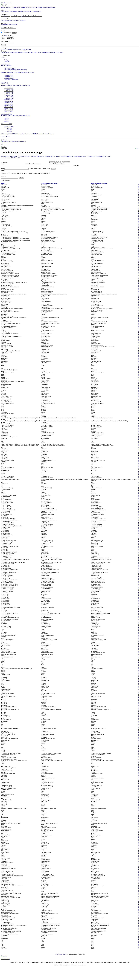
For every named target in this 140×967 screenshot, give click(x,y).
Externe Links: (6, 55)
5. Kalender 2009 (8, 105)
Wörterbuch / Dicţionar (30, 156)
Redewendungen (91, 156)
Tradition (35, 16)
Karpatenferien (23, 72)
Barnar (2, 57)
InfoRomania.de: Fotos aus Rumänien (6, 64)
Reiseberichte (27, 11)
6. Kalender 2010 (8, 104)
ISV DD (10, 134)
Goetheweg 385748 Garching (6, 84)
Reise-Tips (3, 11)
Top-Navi (28, 49)
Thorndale (20, 52)
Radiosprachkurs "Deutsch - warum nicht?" (75, 156)
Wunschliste (14, 24)
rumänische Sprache (6, 156)
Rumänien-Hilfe (16, 7)
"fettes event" (28, 134)
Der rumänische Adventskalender (21, 85)
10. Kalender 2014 (8, 98)
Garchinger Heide (8, 76)
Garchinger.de (30, 72)
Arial (10, 52)
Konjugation (21, 156)
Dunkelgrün (9, 49)
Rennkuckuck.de (7, 32)
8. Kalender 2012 (8, 101)
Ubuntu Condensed (50, 52)
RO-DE (18, 157)
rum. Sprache (21, 16)
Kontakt (17, 20)
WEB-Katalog (38, 7)
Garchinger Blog (8, 75)
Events (2, 16)
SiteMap (3, 24)
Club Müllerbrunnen (37, 134)
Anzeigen (22, 7)
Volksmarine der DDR (24, 115)
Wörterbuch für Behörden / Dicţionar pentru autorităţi (50, 156)
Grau (20, 49)
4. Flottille (6, 119)
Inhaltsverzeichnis (8, 88)
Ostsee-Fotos (15, 115)
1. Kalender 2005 (8, 111)
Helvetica (30, 52)
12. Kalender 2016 (8, 95)
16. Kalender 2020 (8, 89)
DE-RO (13, 157)
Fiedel (23, 134)
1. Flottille (6, 118)
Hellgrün (3, 49)
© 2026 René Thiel (60, 954)
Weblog (6, 59)
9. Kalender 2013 (8, 99)
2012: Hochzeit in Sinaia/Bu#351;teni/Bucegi (15, 69)
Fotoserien (38, 11)
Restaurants (7, 16)
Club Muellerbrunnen (48, 134)
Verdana (26, 52)
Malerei (40, 16)
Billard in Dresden (5, 136)
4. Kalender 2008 (8, 107)
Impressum (22, 20)
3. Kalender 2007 (8, 108)
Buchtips (30, 16)
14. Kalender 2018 (8, 92)
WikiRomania (51, 7)
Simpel (23, 49)
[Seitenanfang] (3, 147)
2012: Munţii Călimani (9, 68)
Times (35, 52)
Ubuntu (43, 52)
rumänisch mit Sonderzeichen (99, 183)
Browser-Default (5, 52)
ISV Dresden (4, 134)
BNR (5, 35)
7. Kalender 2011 (8, 102)
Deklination (14, 156)
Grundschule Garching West (11, 79)
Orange (14, 49)
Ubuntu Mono (59, 52)
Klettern (34, 11)
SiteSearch (8, 24)
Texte (26, 16)
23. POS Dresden (16, 134)
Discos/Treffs (14, 16)
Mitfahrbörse (21, 11)
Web (4, 31)
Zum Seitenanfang (5, 959)
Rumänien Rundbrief (13, 72)
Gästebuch (3, 20)
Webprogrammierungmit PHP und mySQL (6, 114)
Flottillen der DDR (9, 126)
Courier (39, 52)
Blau (17, 49)
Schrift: (4, 51)
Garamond (15, 52)
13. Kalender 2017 (8, 94)
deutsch (3, 183)
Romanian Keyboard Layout (103, 156)
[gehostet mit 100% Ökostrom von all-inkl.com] (13, 141)
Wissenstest (45, 7)
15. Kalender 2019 (8, 91)
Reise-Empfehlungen (11, 11)
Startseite (3, 7)
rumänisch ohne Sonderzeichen (49, 183)
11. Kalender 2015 (8, 96)
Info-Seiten (8, 7)
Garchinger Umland (9, 78)
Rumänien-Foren (10, 20)
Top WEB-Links (29, 7)
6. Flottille (6, 121)
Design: (5, 48)
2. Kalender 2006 (8, 110)
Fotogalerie (7, 61)
